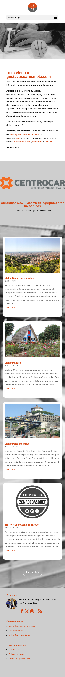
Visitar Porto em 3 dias (17, 443)
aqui (18, 138)
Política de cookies (17, 654)
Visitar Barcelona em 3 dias (19, 278)
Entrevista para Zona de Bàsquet (22, 524)
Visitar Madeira (13, 362)
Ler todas (32, 572)
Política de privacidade (19, 658)
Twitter (28, 141)
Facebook (19, 141)
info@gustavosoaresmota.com (24, 134)
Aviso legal (14, 649)
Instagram (37, 141)
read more (10, 307)
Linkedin (48, 141)
